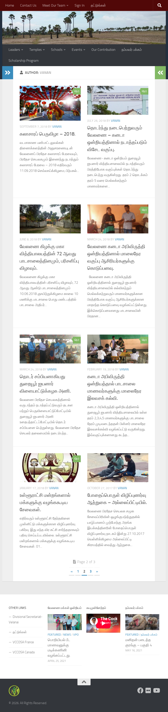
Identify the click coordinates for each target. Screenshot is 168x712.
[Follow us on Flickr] (148, 690)
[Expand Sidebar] (7, 72)
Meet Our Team (53, 5)
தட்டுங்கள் (98, 5)
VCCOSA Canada (24, 652)
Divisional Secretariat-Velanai (25, 619)
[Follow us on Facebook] (140, 690)
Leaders (14, 50)
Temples (35, 50)
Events (77, 50)
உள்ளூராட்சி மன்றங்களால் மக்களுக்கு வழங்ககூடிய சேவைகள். (45, 502)
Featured (54, 634)
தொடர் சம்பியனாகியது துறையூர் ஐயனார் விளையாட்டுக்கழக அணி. (45, 384)
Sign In (80, 5)
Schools (56, 50)
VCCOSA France (23, 642)
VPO (76, 634)
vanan (56, 127)
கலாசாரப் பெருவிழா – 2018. (47, 134)
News (67, 634)
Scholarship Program (23, 60)
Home (9, 5)
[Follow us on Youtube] (156, 690)
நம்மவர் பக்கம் (132, 50)
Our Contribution (103, 50)
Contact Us (28, 5)
